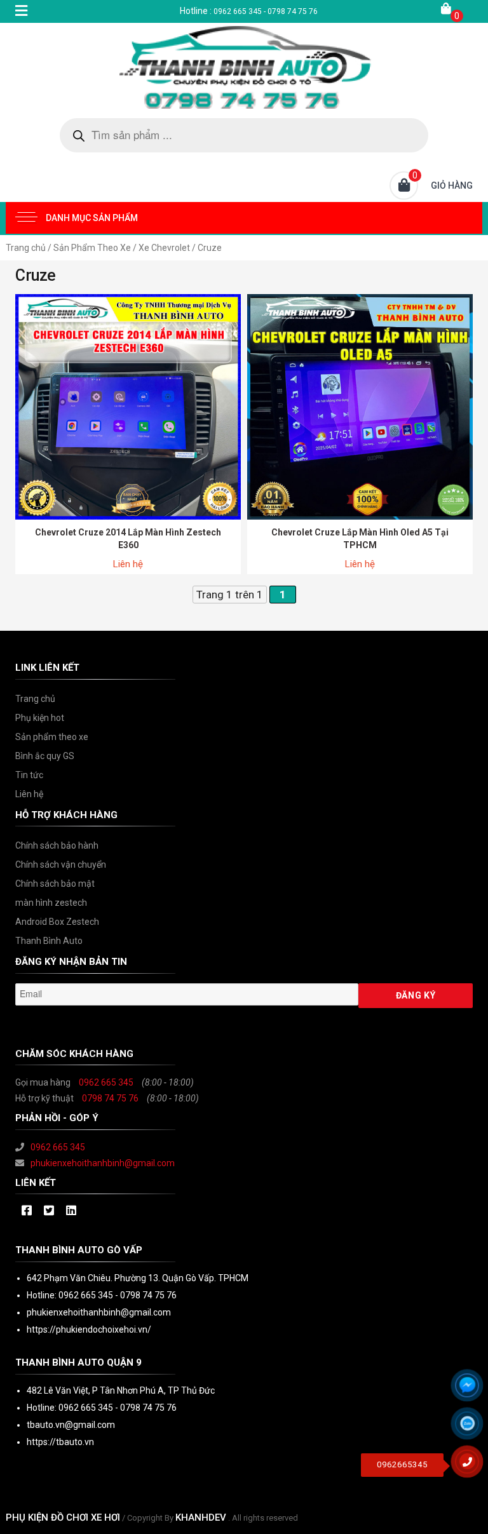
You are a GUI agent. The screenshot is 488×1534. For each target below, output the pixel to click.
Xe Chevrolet (164, 248)
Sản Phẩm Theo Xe (92, 248)
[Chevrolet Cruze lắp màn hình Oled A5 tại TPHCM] (360, 406)
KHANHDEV (200, 1517)
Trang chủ (26, 248)
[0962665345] (472, 1466)
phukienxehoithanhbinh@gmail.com (102, 1163)
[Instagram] (71, 1211)
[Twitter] (48, 1211)
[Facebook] (26, 1211)
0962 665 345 (106, 1082)
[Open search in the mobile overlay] (244, 135)
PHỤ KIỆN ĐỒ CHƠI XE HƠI (63, 1517)
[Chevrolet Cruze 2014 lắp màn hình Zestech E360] (128, 406)
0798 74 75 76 (110, 1098)
